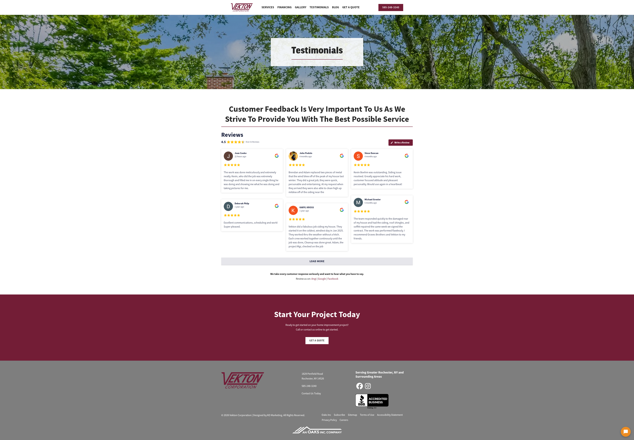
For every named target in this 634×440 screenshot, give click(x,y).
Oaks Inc (326, 415)
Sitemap (352, 415)
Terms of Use (367, 415)
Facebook (333, 278)
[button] (626, 432)
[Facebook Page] (359, 386)
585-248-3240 (309, 386)
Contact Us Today (311, 393)
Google (322, 278)
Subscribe (339, 415)
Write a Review (401, 142)
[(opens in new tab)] (317, 429)
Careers (344, 420)
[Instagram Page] (368, 386)
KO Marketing (274, 415)
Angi (313, 278)
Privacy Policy (329, 420)
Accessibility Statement (390, 415)
